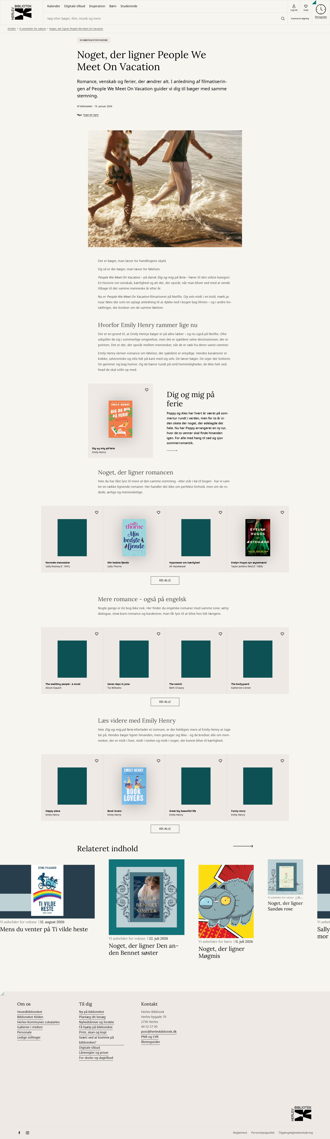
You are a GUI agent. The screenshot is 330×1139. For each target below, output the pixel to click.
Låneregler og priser (93, 1052)
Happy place (53, 811)
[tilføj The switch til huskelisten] (220, 634)
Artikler (12, 29)
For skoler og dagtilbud (96, 1058)
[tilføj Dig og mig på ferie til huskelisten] (147, 390)
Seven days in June (118, 684)
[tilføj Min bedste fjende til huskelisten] (159, 512)
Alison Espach (54, 688)
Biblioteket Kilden (30, 1017)
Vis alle (165, 580)
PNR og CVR (149, 1037)
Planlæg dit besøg (92, 1017)
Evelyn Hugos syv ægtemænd (249, 563)
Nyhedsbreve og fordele (96, 1022)
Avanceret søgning (300, 18)
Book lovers (114, 811)
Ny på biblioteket (91, 1012)
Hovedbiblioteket (29, 1012)
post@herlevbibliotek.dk (159, 1031)
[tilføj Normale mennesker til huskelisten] (97, 512)
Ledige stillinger (29, 1037)
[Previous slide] (243, 852)
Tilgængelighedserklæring (296, 1133)
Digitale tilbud (74, 6)
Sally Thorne (114, 566)
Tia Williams (114, 688)
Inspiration (97, 6)
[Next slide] (243, 847)
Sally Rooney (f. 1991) (58, 566)
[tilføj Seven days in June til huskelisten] (159, 634)
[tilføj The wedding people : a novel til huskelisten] (97, 634)
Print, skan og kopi (93, 1032)
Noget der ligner (91, 114)
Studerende (128, 6)
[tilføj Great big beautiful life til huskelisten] (220, 761)
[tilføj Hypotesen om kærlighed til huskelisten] (220, 512)
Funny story (238, 811)
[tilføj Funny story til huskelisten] (282, 761)
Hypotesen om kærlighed (184, 563)
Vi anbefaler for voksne (32, 29)
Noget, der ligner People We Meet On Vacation (76, 29)
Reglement (240, 1133)
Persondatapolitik (262, 1133)
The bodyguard (240, 684)
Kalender (53, 6)
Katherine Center (241, 688)
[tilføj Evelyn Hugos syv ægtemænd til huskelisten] (282, 512)
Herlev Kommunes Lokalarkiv (38, 1022)
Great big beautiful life (182, 811)
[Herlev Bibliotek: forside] (21, 12)
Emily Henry (99, 452)
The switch (175, 684)
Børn (112, 6)
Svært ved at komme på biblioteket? (96, 1040)
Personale (24, 1032)
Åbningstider (150, 1042)
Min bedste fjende (118, 563)
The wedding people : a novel (63, 684)
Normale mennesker (58, 563)
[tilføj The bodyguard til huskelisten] (282, 634)
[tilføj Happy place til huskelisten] (97, 761)
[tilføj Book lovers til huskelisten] (159, 761)
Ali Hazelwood (177, 566)
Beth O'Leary (176, 688)
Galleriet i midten (30, 1027)
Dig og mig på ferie (103, 448)
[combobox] (165, 18)
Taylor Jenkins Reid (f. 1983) (247, 566)
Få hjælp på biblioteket (96, 1027)
